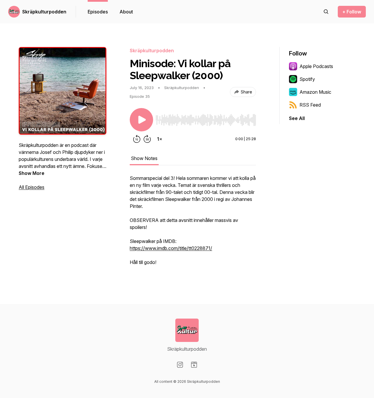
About (126, 12)
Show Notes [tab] (144, 158)
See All (297, 118)
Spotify (307, 79)
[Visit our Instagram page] (180, 365)
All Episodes (31, 187)
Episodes (98, 12)
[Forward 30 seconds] (147, 139)
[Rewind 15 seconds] (137, 139)
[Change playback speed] (159, 139)
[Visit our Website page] (194, 365)
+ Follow (351, 12)
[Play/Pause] (141, 119)
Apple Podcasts (316, 66)
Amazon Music (315, 92)
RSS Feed (310, 105)
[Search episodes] (326, 11)
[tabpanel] (193, 223)
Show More (31, 173)
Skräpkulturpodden (44, 12)
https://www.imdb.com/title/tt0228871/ (171, 248)
